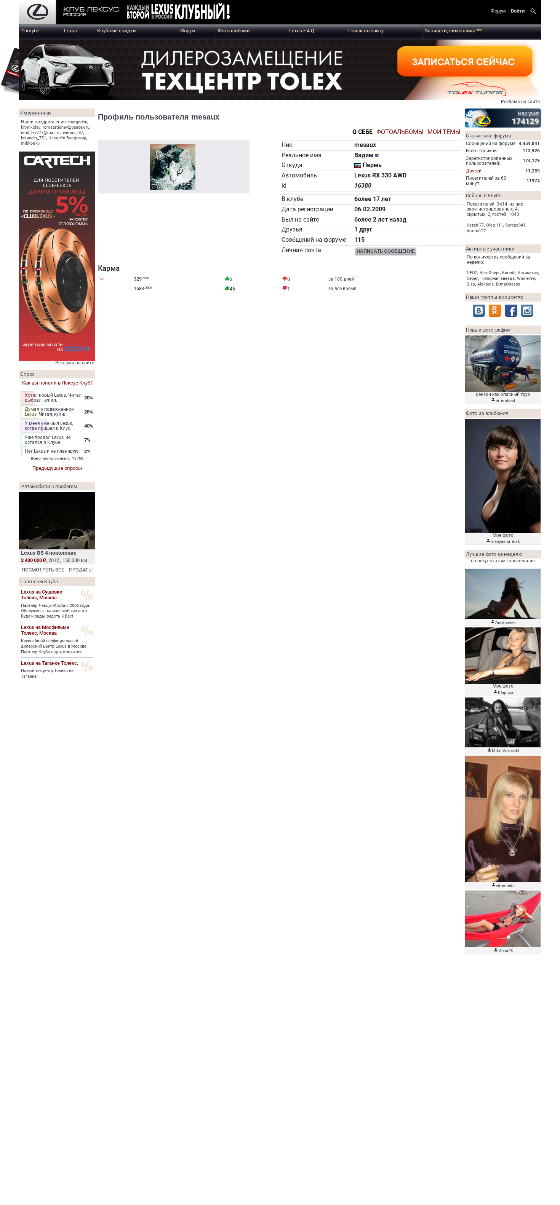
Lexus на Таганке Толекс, (49, 663)
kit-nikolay (30, 127)
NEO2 (472, 272)
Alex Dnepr (490, 272)
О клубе (30, 31)
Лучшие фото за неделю (494, 554)
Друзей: (474, 171)
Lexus (70, 31)
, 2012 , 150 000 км (54, 560)
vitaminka (505, 885)
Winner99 (526, 278)
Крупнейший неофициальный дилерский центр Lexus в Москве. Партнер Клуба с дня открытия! (54, 646)
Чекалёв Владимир (67, 138)
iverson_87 (73, 132)
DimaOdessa (508, 284)
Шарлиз (505, 692)
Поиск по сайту (366, 31)
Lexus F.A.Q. (302, 31)
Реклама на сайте (520, 101)
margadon (77, 122)
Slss (471, 284)
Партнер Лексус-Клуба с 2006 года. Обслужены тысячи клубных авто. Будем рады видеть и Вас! (55, 611)
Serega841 (515, 225)
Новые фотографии (488, 330)
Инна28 (505, 950)
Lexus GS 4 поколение (49, 553)
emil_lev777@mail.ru (41, 132)
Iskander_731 (33, 138)
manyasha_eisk (505, 541)
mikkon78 (30, 143)
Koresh (508, 272)
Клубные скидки (116, 31)
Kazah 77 (475, 225)
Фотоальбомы (234, 31)
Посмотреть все (43, 570)
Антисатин (528, 272)
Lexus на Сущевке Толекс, (41, 594)
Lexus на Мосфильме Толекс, (45, 630)
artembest (505, 400)
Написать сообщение (385, 251)
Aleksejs (485, 284)
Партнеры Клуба (39, 581)
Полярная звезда (497, 278)
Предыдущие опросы (57, 468)
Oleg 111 (494, 225)
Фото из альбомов (487, 413)
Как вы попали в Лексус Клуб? (57, 383)
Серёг (472, 278)
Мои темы (444, 132)
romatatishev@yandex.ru (66, 127)
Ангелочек (505, 622)
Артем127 (476, 230)
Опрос (27, 374)
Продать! (81, 570)
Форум (187, 31)
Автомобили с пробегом (49, 486)
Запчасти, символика (453, 31)
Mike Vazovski (505, 751)
